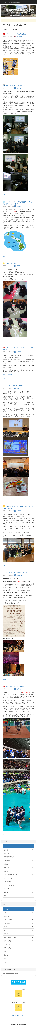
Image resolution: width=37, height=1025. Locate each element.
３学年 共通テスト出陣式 (14, 385)
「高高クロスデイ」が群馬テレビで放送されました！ (18, 348)
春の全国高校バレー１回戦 (15, 686)
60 (4, 78)
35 (4, 195)
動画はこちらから (7, 374)
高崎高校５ (19, 36)
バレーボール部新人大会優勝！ (16, 34)
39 (4, 340)
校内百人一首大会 (12, 263)
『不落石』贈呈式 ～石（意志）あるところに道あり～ (18, 507)
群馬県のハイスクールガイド (18, 1015)
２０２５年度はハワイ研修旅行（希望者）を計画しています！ (17, 203)
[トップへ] (18, 11)
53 (4, 565)
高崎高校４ (19, 88)
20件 (14, 29)
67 (4, 834)
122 (5, 679)
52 (4, 378)
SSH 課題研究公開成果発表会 (16, 85)
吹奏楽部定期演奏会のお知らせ (16, 572)
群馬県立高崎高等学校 (12, 2)
